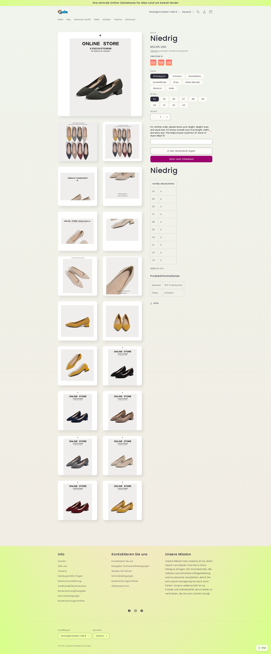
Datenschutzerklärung (69, 581)
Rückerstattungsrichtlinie (71, 600)
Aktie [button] (156, 303)
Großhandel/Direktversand (72, 586)
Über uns (62, 566)
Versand (154, 51)
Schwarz (177, 76)
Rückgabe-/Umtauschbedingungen (130, 566)
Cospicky (69, 646)
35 (164, 99)
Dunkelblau (195, 76)
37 (183, 99)
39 (203, 99)
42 (173, 105)
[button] (198, 12)
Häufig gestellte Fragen (70, 576)
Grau (176, 82)
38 (193, 99)
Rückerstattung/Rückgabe (72, 591)
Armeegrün (159, 76)
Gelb (171, 88)
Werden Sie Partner (122, 571)
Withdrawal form (120, 586)
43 (183, 105)
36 (173, 99)
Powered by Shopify (82, 646)
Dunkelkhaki (159, 82)
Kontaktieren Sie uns (122, 561)
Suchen (62, 561)
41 (164, 105)
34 (154, 99)
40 (154, 105)
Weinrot (157, 88)
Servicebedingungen (69, 596)
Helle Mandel (193, 82)
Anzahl (153, 111)
